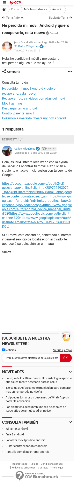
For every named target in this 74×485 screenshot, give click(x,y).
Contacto (43, 467)
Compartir (13, 71)
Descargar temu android (19, 108)
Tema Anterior (15, 17)
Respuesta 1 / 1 (13, 139)
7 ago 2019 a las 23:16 (27, 50)
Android (57, 9)
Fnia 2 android (15, 434)
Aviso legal (57, 467)
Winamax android (17, 428)
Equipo (34, 463)
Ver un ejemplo (62, 350)
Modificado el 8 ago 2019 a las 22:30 (35, 152)
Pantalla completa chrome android (28, 451)
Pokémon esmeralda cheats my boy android (34, 118)
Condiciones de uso (52, 463)
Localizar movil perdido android (25, 440)
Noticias (10, 350)
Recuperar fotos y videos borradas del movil (34, 98)
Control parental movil (18, 113)
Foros (15, 9)
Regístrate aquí (20, 463)
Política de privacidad (24, 467)
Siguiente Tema (58, 17)
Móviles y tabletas (35, 9)
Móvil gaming (12, 103)
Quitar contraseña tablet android (26, 446)
